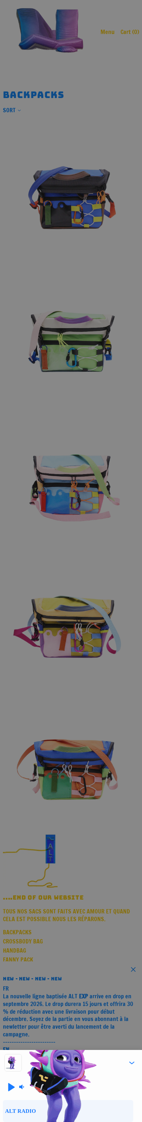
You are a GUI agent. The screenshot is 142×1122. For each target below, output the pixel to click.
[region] (71, 1111)
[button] (132, 1063)
